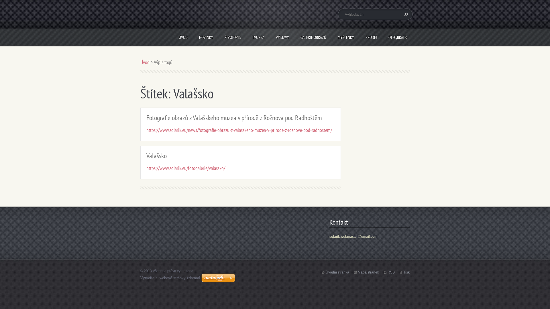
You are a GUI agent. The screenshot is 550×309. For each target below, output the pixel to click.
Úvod (183, 37)
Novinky (206, 37)
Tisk (406, 272)
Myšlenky (346, 37)
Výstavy (282, 37)
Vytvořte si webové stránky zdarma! (170, 278)
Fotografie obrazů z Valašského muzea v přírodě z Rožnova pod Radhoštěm (234, 117)
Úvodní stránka (337, 272)
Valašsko (156, 155)
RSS (391, 272)
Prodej (371, 37)
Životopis (233, 37)
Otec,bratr (397, 37)
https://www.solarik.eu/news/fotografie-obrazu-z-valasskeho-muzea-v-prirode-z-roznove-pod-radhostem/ (239, 130)
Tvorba (258, 37)
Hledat (405, 14)
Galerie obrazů (313, 37)
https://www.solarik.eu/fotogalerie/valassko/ (185, 168)
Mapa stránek (368, 272)
